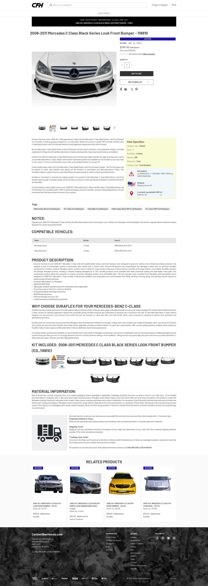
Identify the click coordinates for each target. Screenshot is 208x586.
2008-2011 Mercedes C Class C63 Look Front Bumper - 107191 (47, 504)
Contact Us (110, 544)
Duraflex (133, 537)
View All (133, 569)
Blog (107, 547)
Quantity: (124, 60)
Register (164, 5)
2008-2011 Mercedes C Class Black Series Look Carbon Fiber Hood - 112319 (85, 506)
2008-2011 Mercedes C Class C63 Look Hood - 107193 (157, 504)
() (175, 5)
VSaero (133, 547)
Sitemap (109, 550)
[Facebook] (121, 89)
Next (114, 128)
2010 (125, 246)
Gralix (132, 559)
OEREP (133, 556)
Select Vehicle (104, 13)
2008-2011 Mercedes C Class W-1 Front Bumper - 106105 (120, 504)
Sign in (156, 5)
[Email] (125, 89)
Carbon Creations (137, 544)
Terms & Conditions (113, 540)
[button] (148, 54)
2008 (116, 246)
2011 (130, 246)
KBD (132, 550)
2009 (121, 246)
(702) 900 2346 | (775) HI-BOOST (47, 552)
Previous (34, 128)
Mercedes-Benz (40, 246)
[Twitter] (132, 89)
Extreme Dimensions (138, 566)
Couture (133, 562)
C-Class (86, 246)
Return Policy (111, 537)
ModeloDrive (135, 540)
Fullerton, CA (142, 195)
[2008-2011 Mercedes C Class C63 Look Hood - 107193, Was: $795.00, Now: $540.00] (159, 483)
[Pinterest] (136, 89)
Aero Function (135, 553)
